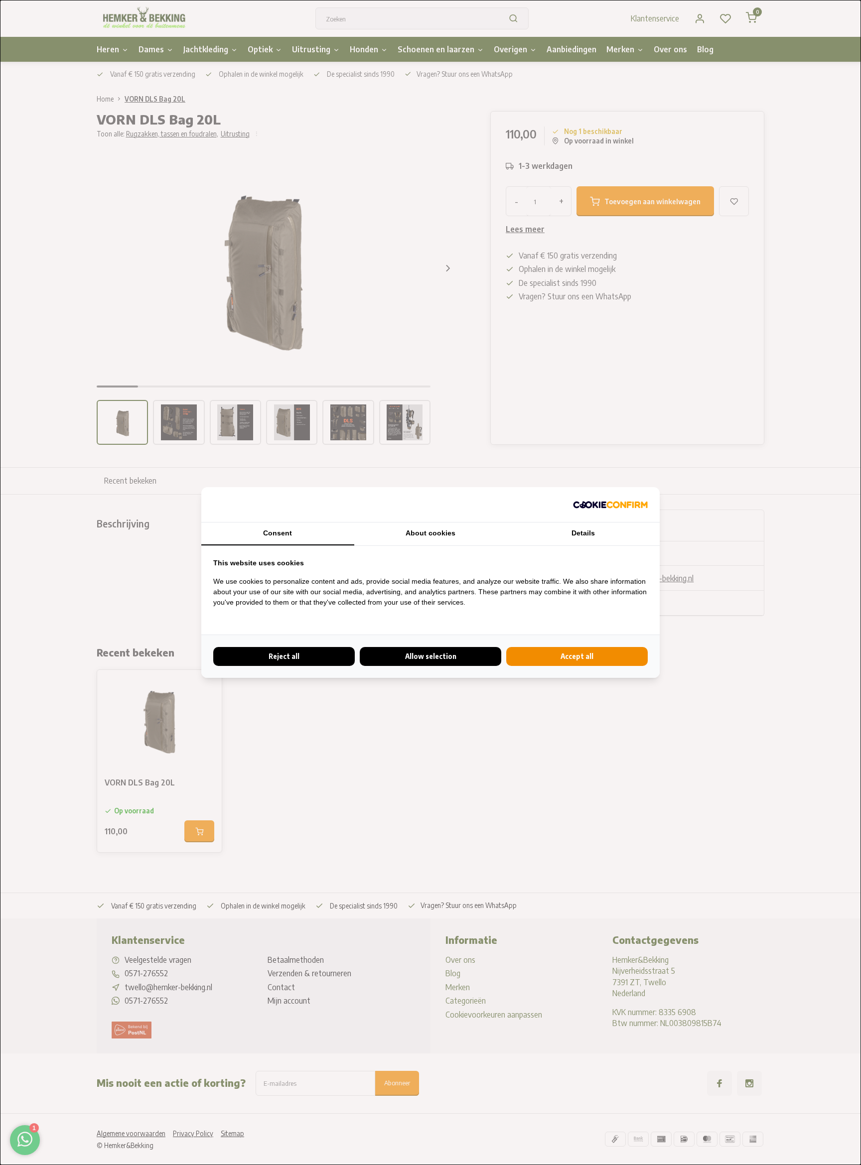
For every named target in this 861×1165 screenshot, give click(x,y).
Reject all (284, 656)
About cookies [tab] (430, 533)
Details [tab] (583, 533)
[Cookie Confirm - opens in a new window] (610, 504)
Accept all (577, 656)
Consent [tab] (277, 533)
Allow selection (430, 656)
